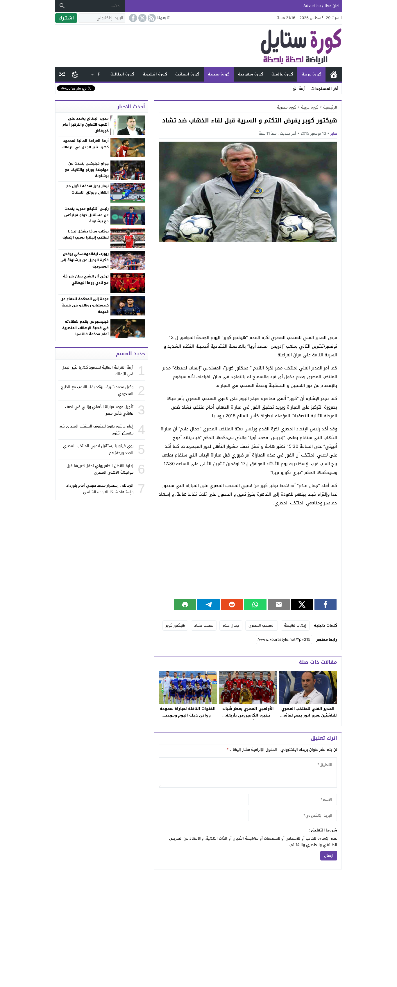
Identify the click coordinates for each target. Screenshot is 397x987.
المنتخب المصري (261, 625)
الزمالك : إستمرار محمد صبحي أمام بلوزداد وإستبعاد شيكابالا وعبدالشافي (99, 489)
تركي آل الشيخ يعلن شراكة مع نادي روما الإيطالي (86, 279)
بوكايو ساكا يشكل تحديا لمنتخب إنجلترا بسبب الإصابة (85, 234)
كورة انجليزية (155, 74)
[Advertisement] (248, 288)
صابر (333, 133)
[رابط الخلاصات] (151, 18)
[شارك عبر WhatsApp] (255, 604)
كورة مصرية (219, 74)
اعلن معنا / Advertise (321, 5)
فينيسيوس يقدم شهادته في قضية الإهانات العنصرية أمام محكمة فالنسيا (85, 327)
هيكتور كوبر (175, 625)
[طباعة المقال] (185, 604)
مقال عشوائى (62, 74)
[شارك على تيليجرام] (208, 604)
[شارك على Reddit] (232, 604)
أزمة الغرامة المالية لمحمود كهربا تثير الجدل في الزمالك (85, 144)
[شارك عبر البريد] (278, 604)
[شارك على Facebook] (325, 604)
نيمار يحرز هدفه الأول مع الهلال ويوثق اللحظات (87, 189)
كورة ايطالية (122, 74)
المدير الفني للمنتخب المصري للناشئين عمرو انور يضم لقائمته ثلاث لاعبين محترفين (308, 715)
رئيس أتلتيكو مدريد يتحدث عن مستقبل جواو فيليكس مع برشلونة (86, 214)
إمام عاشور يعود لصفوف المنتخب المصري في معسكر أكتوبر (96, 429)
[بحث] (62, 5)
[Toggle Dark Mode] (75, 74)
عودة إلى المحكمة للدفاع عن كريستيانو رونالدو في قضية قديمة (84, 305)
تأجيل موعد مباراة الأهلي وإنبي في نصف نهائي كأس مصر (99, 410)
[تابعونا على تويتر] (141, 18)
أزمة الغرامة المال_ (290, 88)
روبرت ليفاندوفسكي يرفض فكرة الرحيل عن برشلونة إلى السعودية (84, 260)
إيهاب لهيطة (295, 625)
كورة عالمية (282, 74)
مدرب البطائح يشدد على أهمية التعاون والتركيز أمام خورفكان (85, 124)
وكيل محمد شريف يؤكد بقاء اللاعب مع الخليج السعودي (97, 390)
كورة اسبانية (187, 74)
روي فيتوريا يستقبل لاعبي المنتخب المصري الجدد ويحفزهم (98, 449)
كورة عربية (311, 74)
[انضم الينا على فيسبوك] (132, 18)
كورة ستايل (333, 74)
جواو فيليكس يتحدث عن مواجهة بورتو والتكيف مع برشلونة (87, 169)
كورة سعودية (250, 74)
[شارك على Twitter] (302, 604)
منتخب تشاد (203, 625)
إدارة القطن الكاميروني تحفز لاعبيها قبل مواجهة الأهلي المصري (100, 469)
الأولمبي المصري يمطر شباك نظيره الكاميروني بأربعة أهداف (248, 715)
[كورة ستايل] (198, 46)
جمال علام (231, 625)
